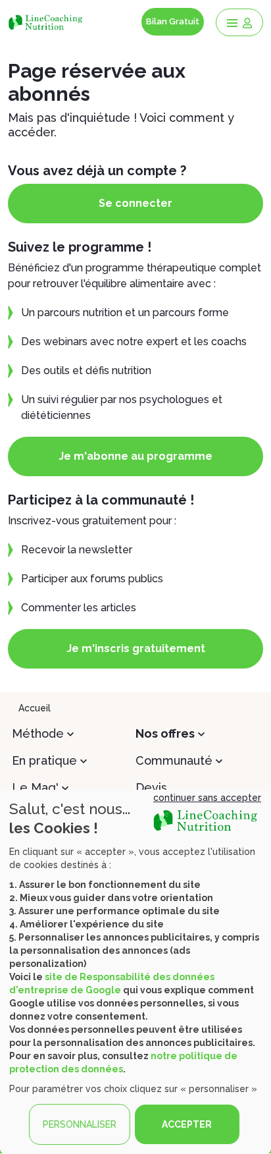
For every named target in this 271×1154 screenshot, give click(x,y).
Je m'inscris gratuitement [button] (135, 648)
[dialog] (135, 972)
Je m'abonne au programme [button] (135, 456)
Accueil (34, 708)
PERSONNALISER (79, 1124)
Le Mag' (35, 787)
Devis (151, 787)
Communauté (174, 760)
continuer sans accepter (207, 797)
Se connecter (135, 203)
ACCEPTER (187, 1124)
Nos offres (165, 733)
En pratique (44, 760)
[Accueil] (47, 22)
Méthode (38, 733)
